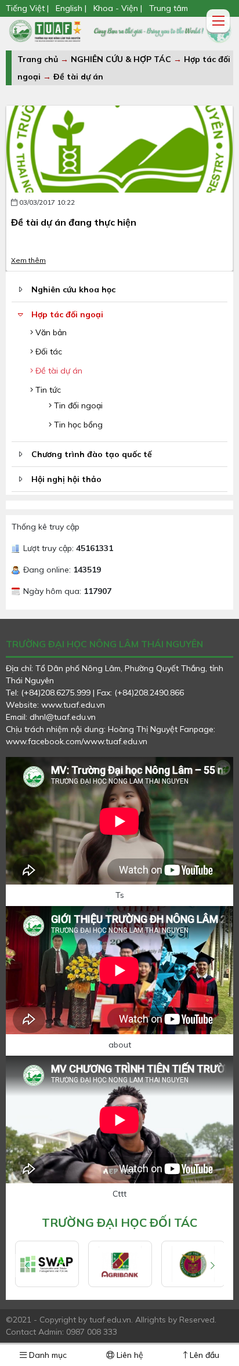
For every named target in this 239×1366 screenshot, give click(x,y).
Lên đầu (203, 1355)
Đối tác (47, 351)
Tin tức (47, 390)
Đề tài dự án (78, 76)
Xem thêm (28, 260)
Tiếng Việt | (28, 8)
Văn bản (50, 332)
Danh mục (47, 1355)
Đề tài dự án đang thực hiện (73, 222)
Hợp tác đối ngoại (67, 314)
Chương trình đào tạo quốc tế (91, 454)
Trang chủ (37, 59)
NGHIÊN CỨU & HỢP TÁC (122, 59)
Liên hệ (128, 1355)
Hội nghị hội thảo (66, 479)
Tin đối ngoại (77, 405)
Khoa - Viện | (117, 8)
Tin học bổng (77, 424)
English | (71, 8)
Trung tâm (168, 8)
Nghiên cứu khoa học (73, 289)
